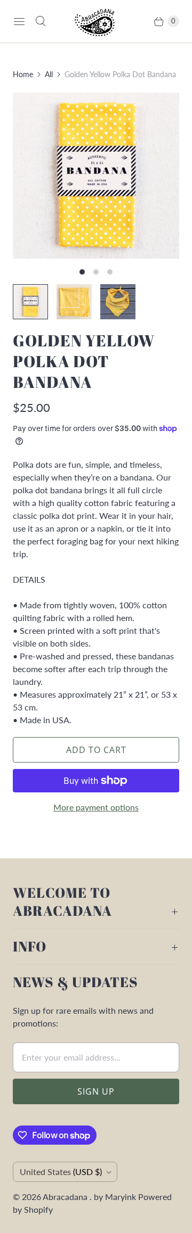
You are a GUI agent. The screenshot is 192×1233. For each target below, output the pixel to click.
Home (23, 74)
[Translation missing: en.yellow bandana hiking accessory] (117, 301)
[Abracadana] (96, 21)
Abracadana (66, 1196)
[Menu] (19, 21)
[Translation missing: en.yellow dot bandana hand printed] (74, 301)
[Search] (40, 21)
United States (61, 1171)
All (49, 74)
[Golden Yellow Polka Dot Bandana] (96, 176)
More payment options (96, 807)
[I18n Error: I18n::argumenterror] (30, 301)
